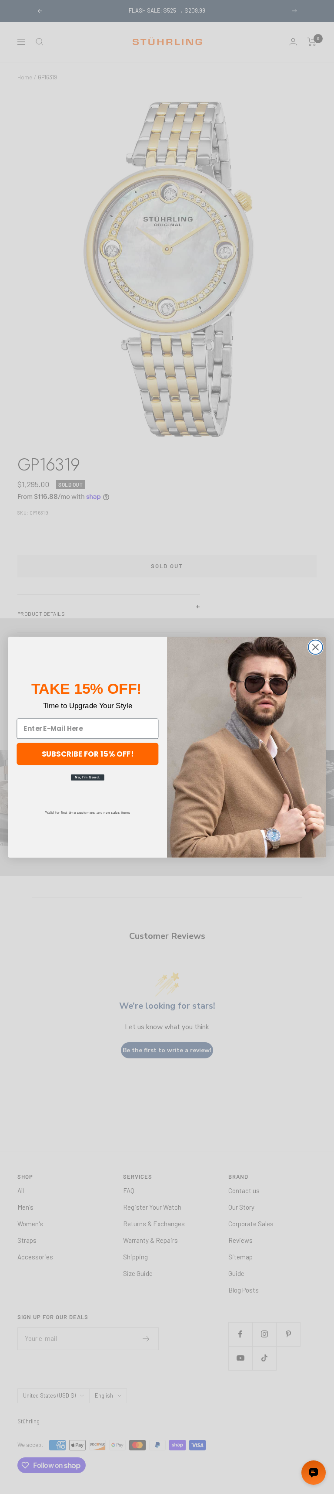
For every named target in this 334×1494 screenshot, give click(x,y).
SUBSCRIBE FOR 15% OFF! (88, 753)
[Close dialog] (315, 647)
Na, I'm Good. (87, 777)
